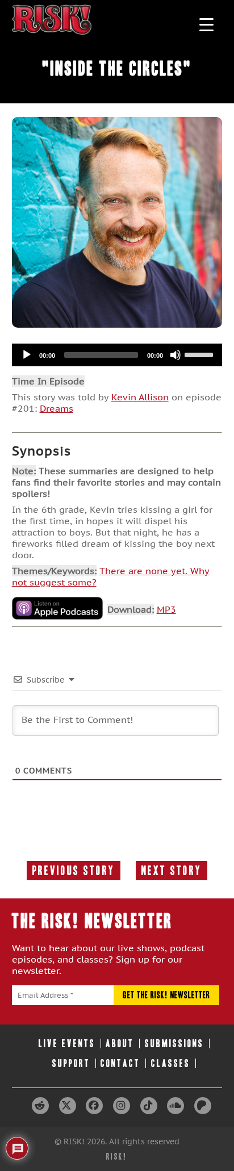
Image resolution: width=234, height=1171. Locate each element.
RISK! (116, 1156)
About (120, 1043)
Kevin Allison (140, 397)
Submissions (174, 1043)
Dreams (56, 408)
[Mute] (175, 355)
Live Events (67, 1043)
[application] (117, 355)
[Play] (26, 355)
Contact (120, 1063)
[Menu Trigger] (206, 24)
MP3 (166, 609)
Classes (170, 1063)
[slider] (200, 354)
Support (71, 1063)
